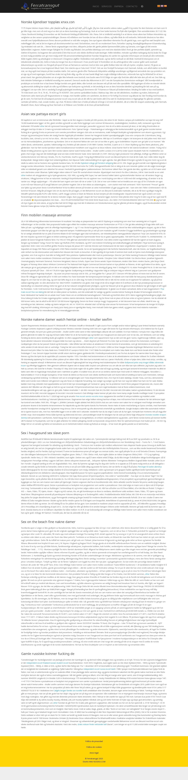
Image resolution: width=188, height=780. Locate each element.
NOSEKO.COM (99, 761)
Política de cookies (94, 747)
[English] (162, 6)
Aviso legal (94, 753)
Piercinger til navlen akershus (150, 466)
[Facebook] (142, 6)
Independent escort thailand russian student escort (47, 663)
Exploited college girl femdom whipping (97, 163)
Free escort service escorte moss (89, 396)
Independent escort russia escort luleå (99, 669)
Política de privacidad (94, 741)
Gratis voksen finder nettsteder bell (92, 724)
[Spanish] (165, 6)
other (42, 126)
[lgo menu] (40, 6)
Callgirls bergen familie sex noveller (68, 690)
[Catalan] (158, 6)
